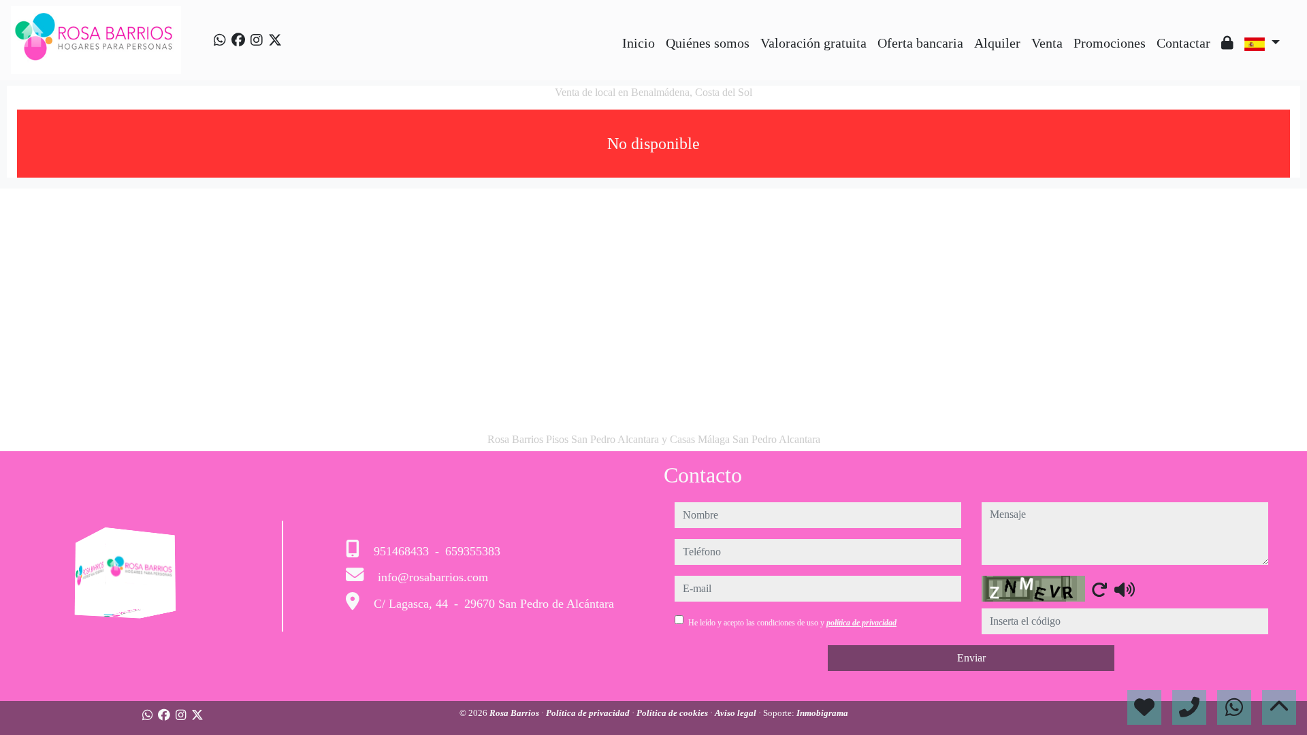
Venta (1047, 42)
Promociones (1110, 42)
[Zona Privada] (1227, 43)
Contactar (1183, 42)
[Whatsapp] (220, 40)
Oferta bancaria (920, 42)
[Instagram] (257, 40)
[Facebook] (238, 40)
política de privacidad (861, 622)
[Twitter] (275, 40)
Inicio (638, 42)
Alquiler (997, 42)
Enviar (971, 658)
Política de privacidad (589, 713)
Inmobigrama (822, 713)
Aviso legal (736, 713)
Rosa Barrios (515, 713)
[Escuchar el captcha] (1124, 589)
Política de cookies (673, 713)
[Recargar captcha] (1099, 589)
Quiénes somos (707, 42)
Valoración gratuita (813, 42)
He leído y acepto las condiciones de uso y (792, 622)
